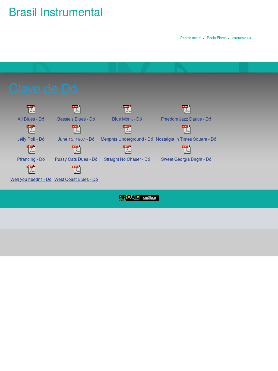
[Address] (41, 218)
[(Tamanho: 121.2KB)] (31, 112)
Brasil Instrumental (56, 11)
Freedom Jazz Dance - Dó (186, 119)
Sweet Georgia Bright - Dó (186, 159)
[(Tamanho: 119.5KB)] (76, 152)
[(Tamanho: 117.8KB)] (127, 112)
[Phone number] (15, 218)
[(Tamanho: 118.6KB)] (186, 132)
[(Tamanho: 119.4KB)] (186, 152)
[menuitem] (191, 38)
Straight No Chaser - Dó (127, 159)
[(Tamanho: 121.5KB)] (31, 172)
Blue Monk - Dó (127, 119)
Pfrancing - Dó (31, 159)
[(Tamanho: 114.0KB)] (31, 152)
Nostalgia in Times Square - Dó (186, 139)
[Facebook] (54, 218)
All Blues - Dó (31, 119)
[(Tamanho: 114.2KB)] (186, 112)
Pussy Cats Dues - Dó (76, 159)
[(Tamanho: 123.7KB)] (127, 132)
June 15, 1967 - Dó (76, 139)
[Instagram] (67, 218)
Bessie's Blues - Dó (76, 119)
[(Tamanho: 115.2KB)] (76, 112)
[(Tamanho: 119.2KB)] (127, 152)
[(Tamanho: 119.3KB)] (31, 132)
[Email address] (28, 218)
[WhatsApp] (80, 218)
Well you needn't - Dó (31, 179)
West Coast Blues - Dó (76, 179)
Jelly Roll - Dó (31, 139)
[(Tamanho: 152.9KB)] (76, 132)
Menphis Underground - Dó (127, 139)
